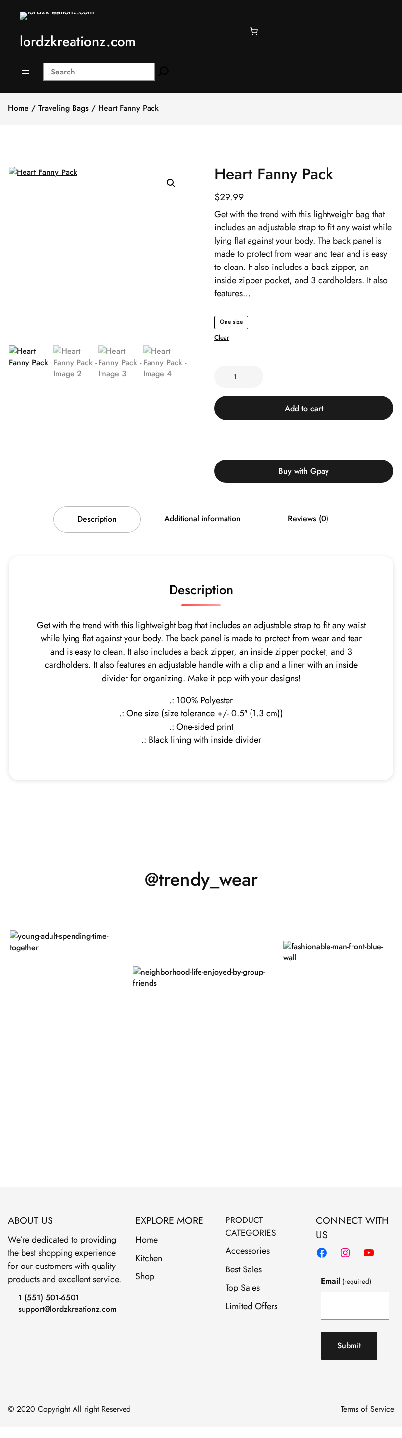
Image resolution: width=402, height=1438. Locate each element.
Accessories (248, 1250)
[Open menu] (25, 72)
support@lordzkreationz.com (67, 1309)
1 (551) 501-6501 (48, 1297)
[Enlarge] (120, 943)
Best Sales (244, 1269)
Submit (349, 1345)
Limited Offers (251, 1306)
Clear (221, 337)
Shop (144, 1276)
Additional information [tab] (202, 518)
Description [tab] (97, 519)
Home (18, 108)
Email (346, 1281)
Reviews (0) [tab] (308, 518)
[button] (171, 183)
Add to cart (304, 408)
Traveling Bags (63, 108)
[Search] (163, 72)
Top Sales (243, 1287)
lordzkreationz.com (78, 41)
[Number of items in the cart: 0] (254, 31)
